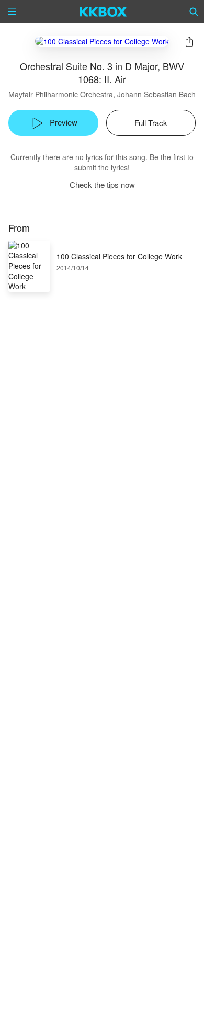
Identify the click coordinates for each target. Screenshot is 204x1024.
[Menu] (12, 11)
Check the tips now (102, 184)
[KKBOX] (103, 11)
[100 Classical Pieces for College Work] (102, 41)
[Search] (194, 11)
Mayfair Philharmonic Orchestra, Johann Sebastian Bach (102, 94)
